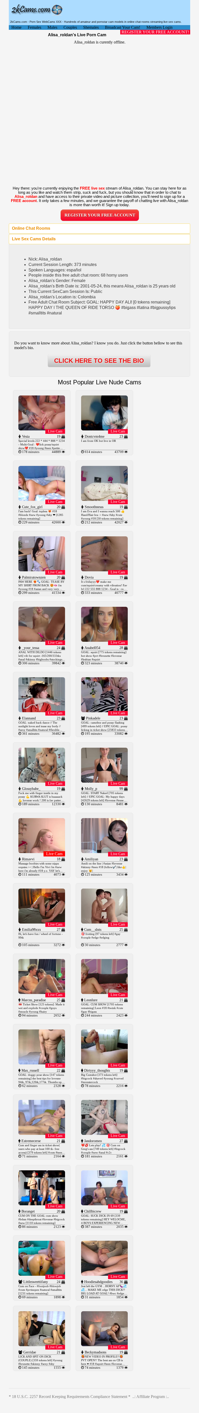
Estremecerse (30, 1141)
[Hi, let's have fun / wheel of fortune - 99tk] (41, 922)
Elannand (28, 718)
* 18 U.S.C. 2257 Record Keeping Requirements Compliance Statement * (69, 1396)
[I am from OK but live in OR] (104, 429)
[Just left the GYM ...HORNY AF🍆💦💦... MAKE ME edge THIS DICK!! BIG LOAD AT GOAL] (104, 1274)
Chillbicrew (92, 1211)
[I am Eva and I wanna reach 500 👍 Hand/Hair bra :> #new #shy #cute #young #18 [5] (104, 499)
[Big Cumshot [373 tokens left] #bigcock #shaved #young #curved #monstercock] (104, 1063)
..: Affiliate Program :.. (150, 1396)
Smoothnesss (93, 507)
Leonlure (90, 1000)
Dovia (89, 577)
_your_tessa (30, 648)
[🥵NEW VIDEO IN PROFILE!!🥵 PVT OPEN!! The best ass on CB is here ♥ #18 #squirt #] (104, 1345)
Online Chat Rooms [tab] (31, 228)
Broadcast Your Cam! (122, 27)
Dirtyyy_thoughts (96, 1070)
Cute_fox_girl (31, 507)
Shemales (91, 27)
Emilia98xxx (31, 930)
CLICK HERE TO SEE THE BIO (99, 360)
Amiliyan (91, 859)
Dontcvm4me (94, 436)
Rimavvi (27, 859)
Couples (70, 27)
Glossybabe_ (30, 789)
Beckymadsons (95, 1352)
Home (16, 27)
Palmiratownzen (33, 577)
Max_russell (29, 1070)
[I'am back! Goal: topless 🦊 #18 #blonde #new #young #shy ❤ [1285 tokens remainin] (41, 499)
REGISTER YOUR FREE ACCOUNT (100, 215)
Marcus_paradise (33, 1000)
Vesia (25, 436)
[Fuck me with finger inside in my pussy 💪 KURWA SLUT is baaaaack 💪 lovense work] (41, 781)
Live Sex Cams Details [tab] (34, 239)
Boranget (27, 1211)
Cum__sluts (92, 930)
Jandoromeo (92, 1141)
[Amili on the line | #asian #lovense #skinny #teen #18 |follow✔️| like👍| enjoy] (104, 851)
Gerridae (29, 1352)
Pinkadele (92, 718)
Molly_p (90, 789)
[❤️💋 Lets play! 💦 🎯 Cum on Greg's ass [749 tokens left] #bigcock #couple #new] (104, 1133)
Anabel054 (92, 648)
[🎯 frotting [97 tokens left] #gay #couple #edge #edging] (104, 922)
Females (34, 27)
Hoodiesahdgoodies (97, 1282)
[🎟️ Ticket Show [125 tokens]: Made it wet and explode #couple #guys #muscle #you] (41, 992)
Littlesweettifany (35, 1282)
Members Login (159, 27)
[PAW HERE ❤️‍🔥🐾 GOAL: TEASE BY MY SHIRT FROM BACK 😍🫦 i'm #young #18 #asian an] (41, 570)
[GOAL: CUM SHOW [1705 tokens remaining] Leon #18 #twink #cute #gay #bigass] (104, 992)
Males (52, 27)
